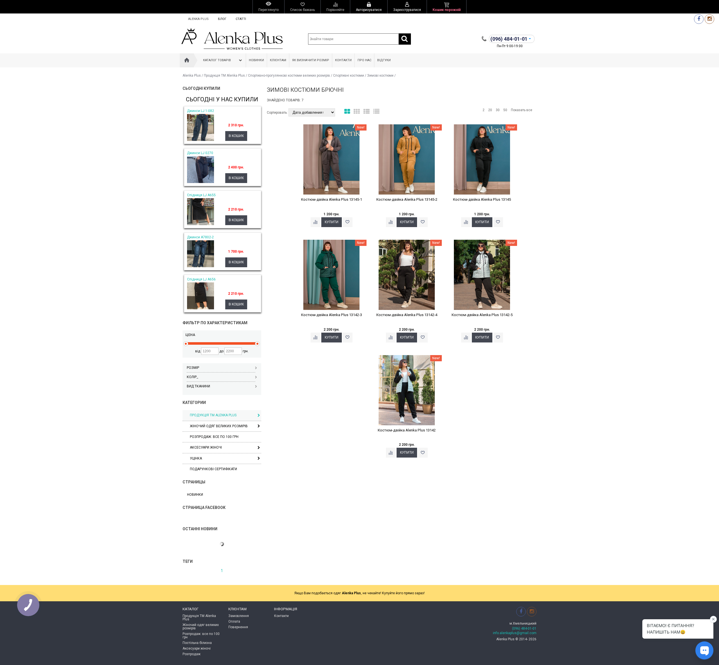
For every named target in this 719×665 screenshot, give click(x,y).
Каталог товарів (217, 60)
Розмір (193, 367)
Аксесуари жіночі (206, 447)
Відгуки (384, 60)
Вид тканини (198, 386)
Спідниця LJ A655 (201, 195)
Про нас (364, 60)
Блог (222, 19)
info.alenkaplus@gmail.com (514, 633)
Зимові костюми (380, 75)
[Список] (366, 111)
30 (498, 110)
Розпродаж (192, 654)
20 (490, 110)
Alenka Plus (198, 19)
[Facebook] (698, 19)
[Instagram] (709, 19)
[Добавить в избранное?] (347, 222)
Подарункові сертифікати (213, 469)
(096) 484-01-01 (524, 628)
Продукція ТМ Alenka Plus (224, 75)
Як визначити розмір (310, 60)
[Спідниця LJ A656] (200, 308)
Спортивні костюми (348, 75)
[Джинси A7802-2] (200, 266)
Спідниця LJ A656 (201, 279)
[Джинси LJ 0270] (200, 182)
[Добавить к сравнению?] (315, 222)
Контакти (343, 60)
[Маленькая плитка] (357, 111)
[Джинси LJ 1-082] (200, 140)
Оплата (234, 621)
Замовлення (238, 616)
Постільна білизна (197, 643)
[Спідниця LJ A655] (200, 224)
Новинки (256, 60)
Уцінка (196, 458)
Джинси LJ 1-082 (200, 111)
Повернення (238, 627)
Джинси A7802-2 (200, 237)
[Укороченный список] (376, 111)
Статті (241, 19)
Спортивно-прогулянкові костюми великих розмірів (289, 75)
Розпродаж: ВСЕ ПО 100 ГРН (214, 437)
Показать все (521, 110)
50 (505, 110)
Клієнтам (278, 60)
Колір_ (192, 377)
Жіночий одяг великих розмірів (219, 426)
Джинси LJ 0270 (200, 153)
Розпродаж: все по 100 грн (201, 635)
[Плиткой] (347, 111)
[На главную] (187, 60)
